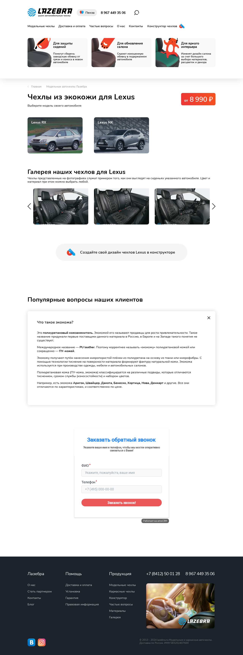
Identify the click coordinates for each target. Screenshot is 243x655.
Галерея (115, 617)
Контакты (136, 26)
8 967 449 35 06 (113, 12)
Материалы (117, 611)
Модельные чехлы (41, 26)
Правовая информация (82, 604)
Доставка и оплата (71, 26)
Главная (36, 86)
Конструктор (118, 598)
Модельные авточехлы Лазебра (66, 86)
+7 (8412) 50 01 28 (163, 574)
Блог (31, 604)
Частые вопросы (101, 26)
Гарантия (71, 598)
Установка (72, 591)
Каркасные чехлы (122, 591)
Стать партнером (40, 591)
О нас (121, 26)
